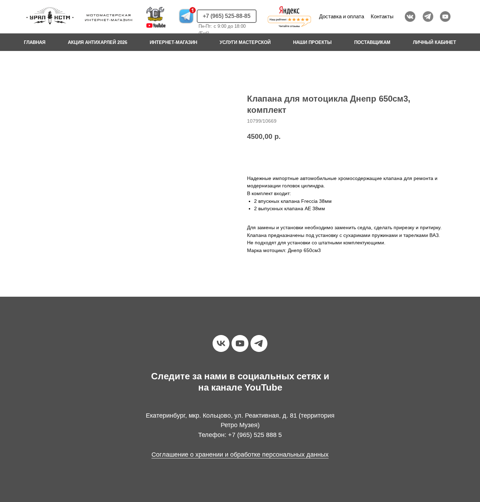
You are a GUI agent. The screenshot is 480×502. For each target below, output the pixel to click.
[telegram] (259, 343)
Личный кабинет (434, 42)
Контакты (382, 16)
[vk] (221, 343)
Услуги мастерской (245, 42)
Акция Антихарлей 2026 (97, 42)
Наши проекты (312, 42)
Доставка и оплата (341, 16)
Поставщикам (372, 42)
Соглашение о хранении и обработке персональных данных (240, 454)
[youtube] (240, 343)
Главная (34, 42)
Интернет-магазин (173, 42)
